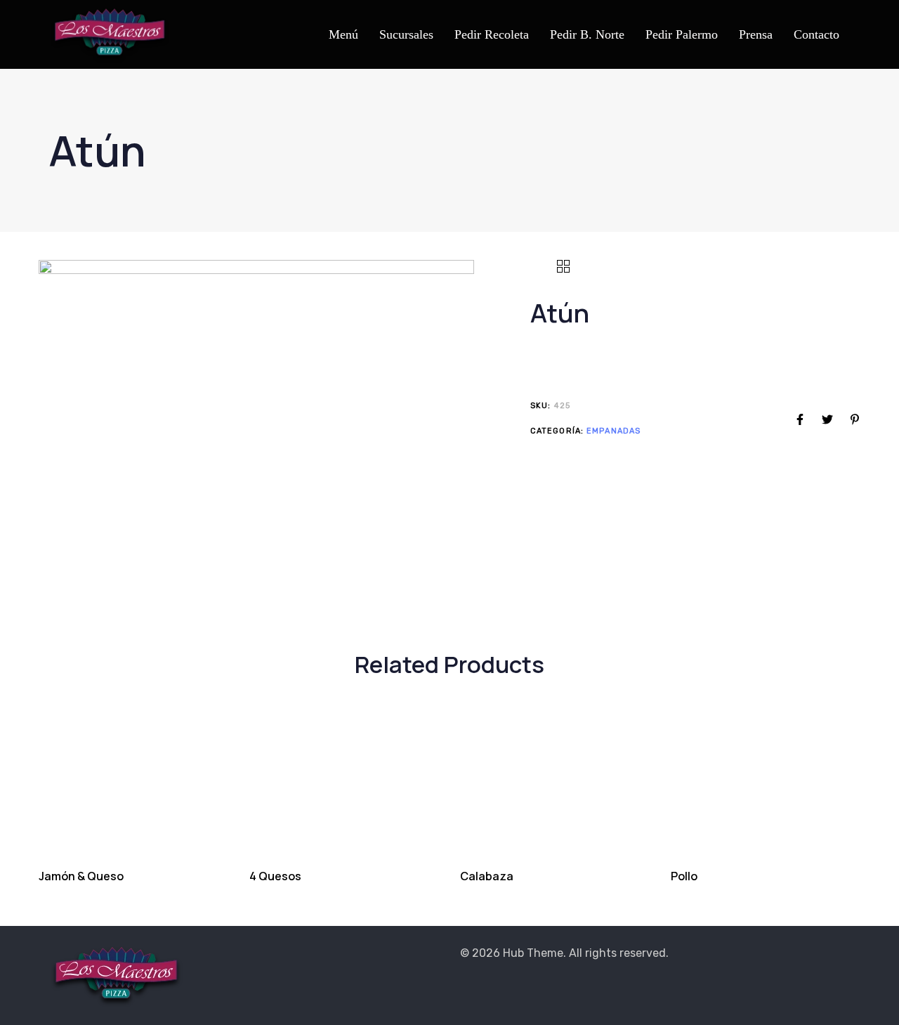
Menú (343, 34)
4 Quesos (275, 876)
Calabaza (486, 876)
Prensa (756, 34)
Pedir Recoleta (491, 34)
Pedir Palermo (681, 34)
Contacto (816, 34)
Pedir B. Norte (587, 34)
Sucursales (406, 34)
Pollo (684, 876)
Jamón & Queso (81, 876)
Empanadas (613, 430)
